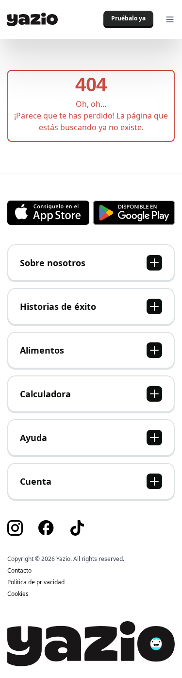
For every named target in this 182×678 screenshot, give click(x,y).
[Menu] (170, 19)
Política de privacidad (36, 582)
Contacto (19, 571)
